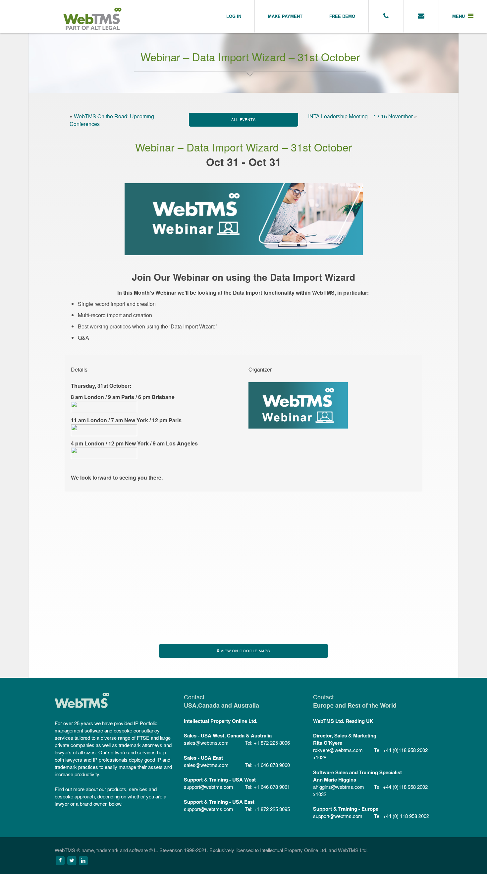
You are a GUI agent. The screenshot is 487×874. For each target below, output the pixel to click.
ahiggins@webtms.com (338, 786)
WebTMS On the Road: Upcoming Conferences (112, 120)
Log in (233, 16)
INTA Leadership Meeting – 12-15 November (360, 116)
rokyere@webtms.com (338, 749)
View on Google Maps (244, 650)
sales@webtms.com (206, 742)
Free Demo (342, 16)
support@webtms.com (208, 786)
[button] (463, 16)
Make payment (285, 16)
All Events (243, 119)
